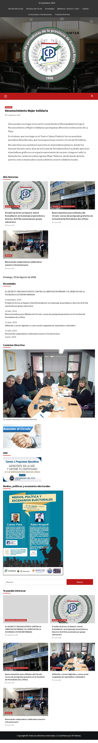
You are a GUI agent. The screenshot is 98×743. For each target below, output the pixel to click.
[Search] (92, 96)
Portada (16, 206)
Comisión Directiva (62, 14)
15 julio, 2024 (57, 222)
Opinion (85, 9)
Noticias (8, 107)
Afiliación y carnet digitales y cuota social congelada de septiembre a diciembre (40, 325)
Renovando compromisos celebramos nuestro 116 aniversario (23, 263)
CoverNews (62, 735)
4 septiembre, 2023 (13, 115)
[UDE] (22, 469)
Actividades (49, 9)
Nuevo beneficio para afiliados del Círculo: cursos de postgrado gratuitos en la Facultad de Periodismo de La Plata (72, 215)
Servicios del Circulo (68, 206)
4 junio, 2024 (10, 268)
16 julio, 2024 (10, 225)
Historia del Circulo (15, 9)
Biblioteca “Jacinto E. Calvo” (68, 9)
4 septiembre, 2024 (12, 635)
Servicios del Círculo (34, 9)
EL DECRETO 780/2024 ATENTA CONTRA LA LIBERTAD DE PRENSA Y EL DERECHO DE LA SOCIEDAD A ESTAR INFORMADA (45, 293)
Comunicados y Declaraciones (40, 14)
